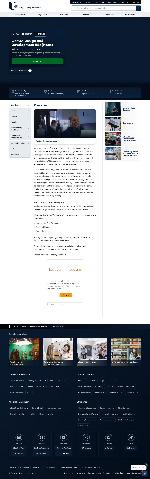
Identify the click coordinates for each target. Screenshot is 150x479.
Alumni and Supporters (86, 407)
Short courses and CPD (35, 386)
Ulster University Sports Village (89, 386)
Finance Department (109, 413)
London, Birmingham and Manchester (120, 386)
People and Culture (106, 419)
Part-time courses (16, 386)
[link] (123, 109)
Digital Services (123, 407)
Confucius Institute (106, 407)
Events (49, 413)
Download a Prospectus (128, 124)
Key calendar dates (17, 414)
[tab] (20, 105)
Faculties (32, 414)
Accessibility (24, 467)
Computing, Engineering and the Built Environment (54, 363)
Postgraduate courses (58, 380)
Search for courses (17, 380)
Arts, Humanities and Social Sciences (17, 363)
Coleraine (90, 380)
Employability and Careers (87, 413)
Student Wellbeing (124, 419)
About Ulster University (19, 408)
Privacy (13, 467)
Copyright (37, 467)
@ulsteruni (130, 447)
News (41, 413)
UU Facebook (41, 453)
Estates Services (131, 391)
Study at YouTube (64, 448)
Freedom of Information (68, 467)
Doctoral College (16, 391)
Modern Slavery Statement (91, 467)
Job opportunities (54, 408)
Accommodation (84, 391)
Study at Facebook (41, 448)
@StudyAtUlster (19, 448)
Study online (53, 386)
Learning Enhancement (86, 419)
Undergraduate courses (36, 380)
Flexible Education (127, 413)
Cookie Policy (50, 467)
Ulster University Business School (125, 362)
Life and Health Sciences (87, 362)
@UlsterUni (17, 452)
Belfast (80, 380)
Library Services (115, 391)
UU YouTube (64, 453)
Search (138, 8)
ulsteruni (108, 448)
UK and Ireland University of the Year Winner (130, 139)
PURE (29, 392)
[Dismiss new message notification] (146, 464)
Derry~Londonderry (105, 380)
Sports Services (99, 391)
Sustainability (82, 425)
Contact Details (37, 408)
